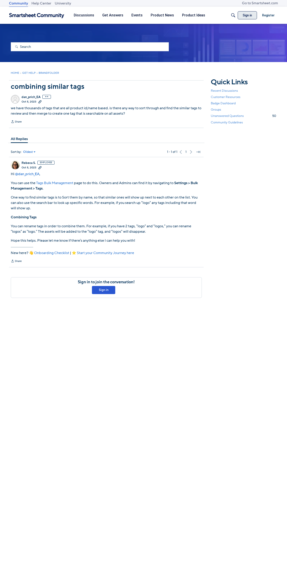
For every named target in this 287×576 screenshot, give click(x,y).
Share (16, 122)
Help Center (41, 3)
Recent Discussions (224, 91)
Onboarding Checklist (51, 252)
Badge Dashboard (223, 103)
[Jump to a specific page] (198, 152)
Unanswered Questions (243, 116)
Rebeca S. (29, 163)
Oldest (28, 152)
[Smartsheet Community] (36, 15)
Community (18, 3)
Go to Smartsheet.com (260, 3)
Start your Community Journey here (105, 252)
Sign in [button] (104, 290)
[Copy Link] (40, 102)
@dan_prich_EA (27, 174)
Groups (216, 109)
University (63, 3)
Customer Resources (225, 97)
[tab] (19, 139)
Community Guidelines (227, 122)
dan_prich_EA (31, 97)
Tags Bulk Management (54, 183)
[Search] (233, 15)
